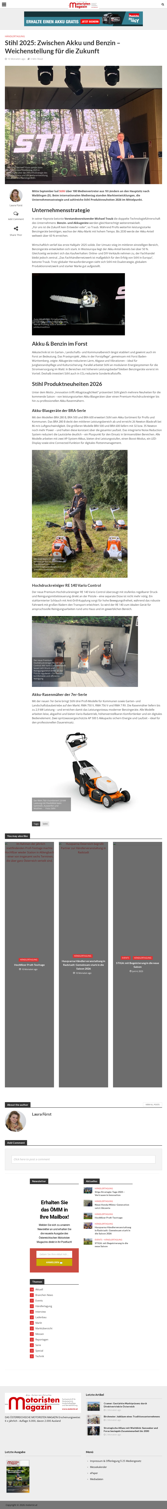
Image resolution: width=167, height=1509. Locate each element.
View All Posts (152, 1104)
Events (125, 957)
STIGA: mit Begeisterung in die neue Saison (137, 964)
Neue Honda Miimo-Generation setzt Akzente (112, 1206)
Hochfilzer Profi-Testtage (29, 964)
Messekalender (98, 1467)
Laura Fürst (16, 205)
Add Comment (16, 219)
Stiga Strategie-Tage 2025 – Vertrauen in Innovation (110, 1193)
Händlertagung (15, 36)
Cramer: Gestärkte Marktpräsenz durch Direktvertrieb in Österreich (125, 1405)
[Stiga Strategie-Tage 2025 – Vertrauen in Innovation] (88, 1190)
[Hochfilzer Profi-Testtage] (88, 1215)
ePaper (94, 1473)
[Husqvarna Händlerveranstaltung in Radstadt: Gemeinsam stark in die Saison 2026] (88, 1225)
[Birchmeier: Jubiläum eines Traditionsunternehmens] (94, 1419)
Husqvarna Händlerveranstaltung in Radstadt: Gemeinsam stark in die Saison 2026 (83, 965)
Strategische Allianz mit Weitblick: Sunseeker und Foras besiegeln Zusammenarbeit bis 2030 (131, 1429)
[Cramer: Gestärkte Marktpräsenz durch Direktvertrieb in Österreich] (94, 1406)
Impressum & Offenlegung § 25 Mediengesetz (115, 1461)
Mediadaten (96, 1479)
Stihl (62, 191)
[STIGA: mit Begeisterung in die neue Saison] (88, 1241)
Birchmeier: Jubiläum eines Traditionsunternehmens (132, 1416)
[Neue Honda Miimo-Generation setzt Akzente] (88, 1202)
